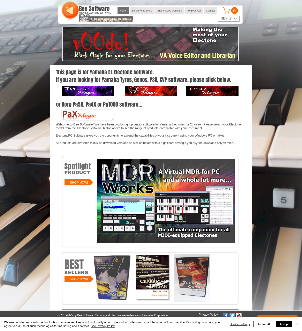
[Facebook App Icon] (225, 315)
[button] (231, 10)
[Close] (297, 324)
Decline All (263, 324)
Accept (284, 324)
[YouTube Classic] (239, 315)
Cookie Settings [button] (240, 324)
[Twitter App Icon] (232, 315)
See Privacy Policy (103, 326)
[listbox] (229, 19)
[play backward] (98, 278)
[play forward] (207, 278)
